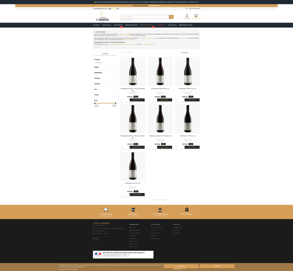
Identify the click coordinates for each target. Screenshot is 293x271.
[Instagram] (97, 238)
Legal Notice (132, 235)
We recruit (131, 246)
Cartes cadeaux (155, 238)
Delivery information (134, 230)
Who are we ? (132, 227)
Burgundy (132, 34)
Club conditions (177, 233)
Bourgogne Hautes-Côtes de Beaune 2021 (133, 137)
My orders (153, 230)
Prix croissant (189, 52)
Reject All (181, 266)
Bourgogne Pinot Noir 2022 (188, 88)
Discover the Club (177, 227)
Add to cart (137, 100)
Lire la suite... (97, 47)
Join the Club (176, 230)
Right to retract (133, 241)
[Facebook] (94, 238)
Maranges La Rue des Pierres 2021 (160, 136)
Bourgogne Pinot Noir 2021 (160, 88)
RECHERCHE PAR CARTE (126, 20)
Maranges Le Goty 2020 (187, 136)
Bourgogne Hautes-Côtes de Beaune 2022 (133, 89)
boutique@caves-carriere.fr (102, 233)
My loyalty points (155, 233)
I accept (217, 266)
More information (63, 269)
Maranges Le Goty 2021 (132, 183)
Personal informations (156, 227)
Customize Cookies (73, 269)
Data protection (133, 238)
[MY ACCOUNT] (187, 15)
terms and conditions (134, 233)
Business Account (133, 244)
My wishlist (153, 235)
